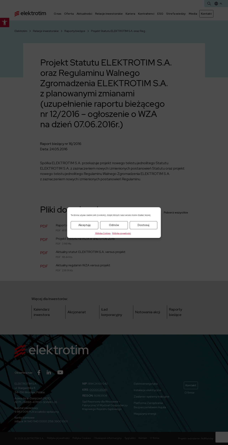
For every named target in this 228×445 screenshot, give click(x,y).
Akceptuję (84, 225)
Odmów (114, 225)
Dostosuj (143, 225)
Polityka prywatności (121, 233)
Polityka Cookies (102, 233)
